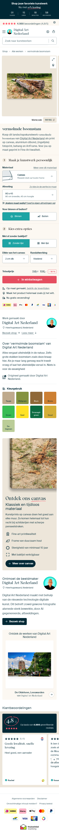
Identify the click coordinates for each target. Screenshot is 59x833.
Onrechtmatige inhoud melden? (22, 803)
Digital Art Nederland (21, 31)
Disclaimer (42, 798)
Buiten (45, 216)
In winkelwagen (32, 279)
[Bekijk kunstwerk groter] (53, 59)
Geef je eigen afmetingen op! (30, 203)
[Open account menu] (48, 31)
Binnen (18, 216)
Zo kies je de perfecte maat (43, 186)
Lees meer (28, 333)
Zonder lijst (18, 243)
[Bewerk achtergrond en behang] (53, 65)
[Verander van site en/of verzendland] (54, 22)
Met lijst (45, 243)
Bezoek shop (9, 333)
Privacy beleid (45, 803)
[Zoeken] (53, 41)
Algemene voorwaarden (23, 798)
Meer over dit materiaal (45, 167)
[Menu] (4, 31)
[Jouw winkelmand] (54, 32)
